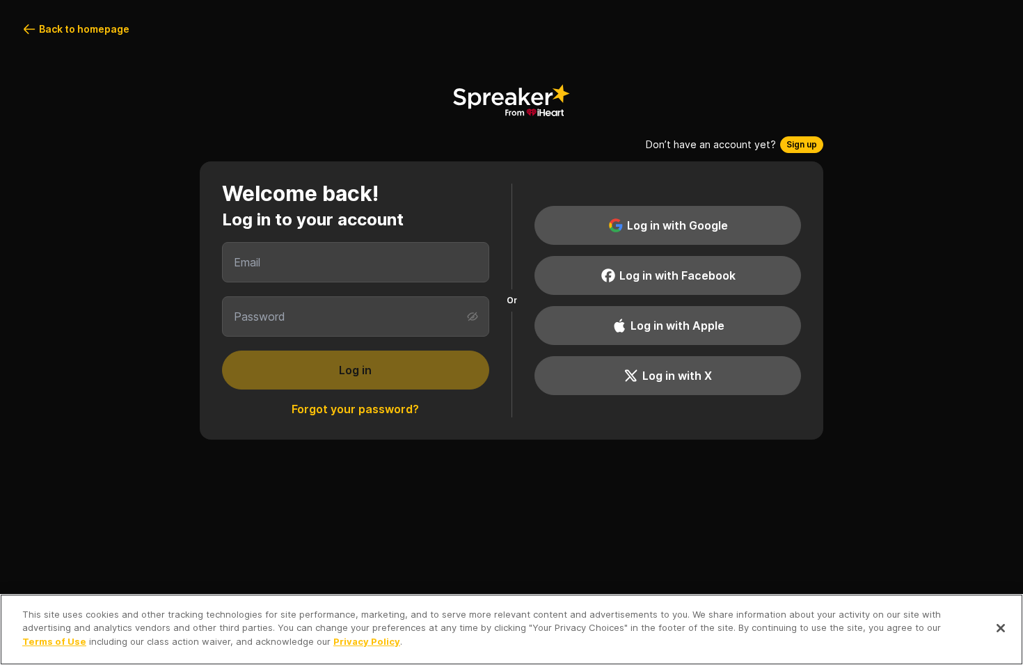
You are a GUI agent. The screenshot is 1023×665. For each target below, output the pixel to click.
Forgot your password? (355, 409)
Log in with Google (677, 225)
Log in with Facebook (677, 275)
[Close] (1000, 628)
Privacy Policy (366, 641)
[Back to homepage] (511, 100)
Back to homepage (84, 29)
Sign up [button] (801, 144)
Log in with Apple (677, 325)
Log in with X (677, 376)
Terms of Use (54, 641)
